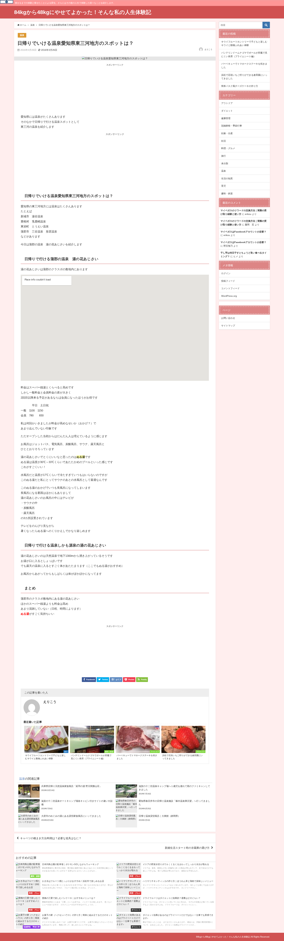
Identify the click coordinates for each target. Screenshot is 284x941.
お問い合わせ (228, 318)
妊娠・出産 (227, 133)
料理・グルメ (228, 148)
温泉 (22, 35)
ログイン (225, 273)
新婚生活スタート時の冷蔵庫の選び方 (187, 847)
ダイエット (227, 111)
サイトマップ (228, 325)
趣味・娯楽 (227, 193)
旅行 (223, 156)
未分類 (224, 163)
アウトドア (227, 103)
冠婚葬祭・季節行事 (231, 126)
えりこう (208, 49)
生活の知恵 (227, 178)
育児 (223, 186)
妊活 (223, 141)
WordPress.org (229, 296)
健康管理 (225, 118)
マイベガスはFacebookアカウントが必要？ (243, 232)
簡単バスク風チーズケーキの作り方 (239, 86)
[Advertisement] (115, 89)
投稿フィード (228, 281)
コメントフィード (230, 288)
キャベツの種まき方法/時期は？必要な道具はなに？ (50, 838)
